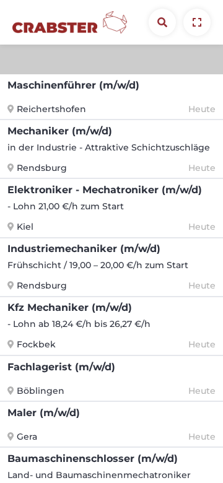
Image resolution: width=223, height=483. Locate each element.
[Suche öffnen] (162, 22)
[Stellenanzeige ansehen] (197, 22)
